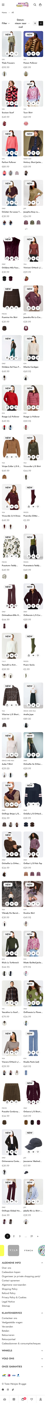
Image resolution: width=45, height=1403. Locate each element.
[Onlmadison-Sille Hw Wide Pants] (12, 596)
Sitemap (6, 1306)
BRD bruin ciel (10, 173)
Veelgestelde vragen (12, 1322)
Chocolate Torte (32, 1122)
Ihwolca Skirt (29, 913)
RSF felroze (4, 173)
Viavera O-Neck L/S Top (11, 1061)
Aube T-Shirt (7, 764)
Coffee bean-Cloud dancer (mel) (10, 824)
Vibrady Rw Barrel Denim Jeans (10, 913)
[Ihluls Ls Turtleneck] (12, 944)
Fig (4, 222)
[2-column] (41, 23)
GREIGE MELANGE (26, 923)
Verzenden (7, 1326)
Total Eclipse (10, 973)
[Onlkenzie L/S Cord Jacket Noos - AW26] (33, 596)
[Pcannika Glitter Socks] (33, 497)
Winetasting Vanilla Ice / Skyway (38, 222)
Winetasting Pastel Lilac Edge (26, 526)
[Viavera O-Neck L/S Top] (12, 1043)
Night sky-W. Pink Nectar (26, 1172)
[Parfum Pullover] (12, 143)
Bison (26, 1122)
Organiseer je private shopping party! (21, 1276)
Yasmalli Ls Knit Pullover (8, 664)
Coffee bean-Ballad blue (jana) (4, 824)
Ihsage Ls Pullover (32, 416)
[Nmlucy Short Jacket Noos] (33, 143)
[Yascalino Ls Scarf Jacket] (12, 993)
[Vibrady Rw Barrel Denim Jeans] (12, 894)
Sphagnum (26, 576)
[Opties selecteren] (7, 54)
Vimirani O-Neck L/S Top (33, 267)
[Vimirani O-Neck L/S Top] (33, 249)
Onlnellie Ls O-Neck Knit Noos (11, 863)
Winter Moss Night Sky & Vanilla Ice (32, 222)
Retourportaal (8, 1339)
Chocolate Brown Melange (26, 173)
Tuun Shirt (28, 112)
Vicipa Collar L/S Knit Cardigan (11, 466)
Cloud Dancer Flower (4, 576)
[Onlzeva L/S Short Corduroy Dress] (33, 1093)
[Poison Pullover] (33, 44)
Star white (10, 675)
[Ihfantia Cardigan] (33, 348)
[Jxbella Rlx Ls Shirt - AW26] (33, 1192)
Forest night (26, 477)
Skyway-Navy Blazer (26, 1221)
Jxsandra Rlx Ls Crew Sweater (33, 317)
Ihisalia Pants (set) (31, 1061)
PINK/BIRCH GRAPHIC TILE (26, 973)
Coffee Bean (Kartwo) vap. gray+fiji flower (38, 874)
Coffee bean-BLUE (4, 725)
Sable (26, 278)
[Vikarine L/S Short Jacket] (12, 695)
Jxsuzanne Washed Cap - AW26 (32, 1161)
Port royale (4, 526)
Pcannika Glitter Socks (31, 515)
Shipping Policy (9, 1289)
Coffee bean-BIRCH (16, 1072)
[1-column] (35, 23)
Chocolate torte (4, 1172)
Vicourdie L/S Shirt (32, 466)
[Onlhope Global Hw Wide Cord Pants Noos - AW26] (12, 1192)
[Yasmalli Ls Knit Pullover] (12, 646)
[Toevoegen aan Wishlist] (16, 54)
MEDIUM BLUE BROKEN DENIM (26, 1072)
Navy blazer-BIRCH (4, 1072)
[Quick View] (12, 54)
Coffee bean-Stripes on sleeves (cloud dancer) (32, 824)
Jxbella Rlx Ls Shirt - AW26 (32, 1210)
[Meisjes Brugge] (22, 4)
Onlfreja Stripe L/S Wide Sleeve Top (10, 813)
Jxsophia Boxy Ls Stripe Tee (31, 211)
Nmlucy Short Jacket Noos (32, 162)
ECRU (4, 775)
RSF (4, 123)
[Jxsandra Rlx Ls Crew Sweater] (33, 298)
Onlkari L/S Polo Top (33, 863)
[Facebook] (3, 1390)
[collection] (14, 1399)
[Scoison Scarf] (12, 94)
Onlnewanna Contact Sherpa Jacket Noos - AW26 (11, 1161)
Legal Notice (8, 1301)
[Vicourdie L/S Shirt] (33, 447)
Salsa (4, 427)
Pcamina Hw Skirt (9, 317)
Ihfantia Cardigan (31, 367)
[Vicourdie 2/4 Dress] (12, 497)
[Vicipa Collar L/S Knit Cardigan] (12, 447)
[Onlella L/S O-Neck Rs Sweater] (33, 795)
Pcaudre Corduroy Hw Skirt (10, 1111)
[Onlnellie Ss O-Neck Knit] (33, 745)
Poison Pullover (30, 62)
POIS (26, 725)
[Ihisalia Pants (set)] (33, 1043)
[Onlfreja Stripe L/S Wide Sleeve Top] (12, 795)
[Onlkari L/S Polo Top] (33, 844)
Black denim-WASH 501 (4, 923)
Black (4, 278)
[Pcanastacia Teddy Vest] (33, 547)
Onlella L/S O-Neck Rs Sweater (32, 813)
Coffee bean (10, 526)
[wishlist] (31, 1399)
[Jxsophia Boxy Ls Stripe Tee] (33, 193)
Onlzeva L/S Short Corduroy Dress (32, 1111)
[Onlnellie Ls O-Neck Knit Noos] (12, 844)
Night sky (10, 222)
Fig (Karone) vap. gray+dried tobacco (26, 874)
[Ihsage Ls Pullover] (33, 398)
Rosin (4, 973)
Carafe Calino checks (4, 1023)
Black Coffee (10, 1221)
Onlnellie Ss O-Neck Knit (33, 764)
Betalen (5, 1330)
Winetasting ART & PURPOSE (26, 328)
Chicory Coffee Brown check (4, 328)
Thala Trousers (8, 62)
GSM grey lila (16, 173)
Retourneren (8, 1335)
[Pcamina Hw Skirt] (12, 298)
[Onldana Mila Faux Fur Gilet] (12, 249)
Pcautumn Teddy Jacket (9, 565)
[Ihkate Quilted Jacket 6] (33, 944)
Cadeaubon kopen (11, 1272)
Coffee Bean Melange (4, 874)
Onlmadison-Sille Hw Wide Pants (11, 615)
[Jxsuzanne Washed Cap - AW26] (33, 1142)
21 (31, 1236)
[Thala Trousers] (12, 44)
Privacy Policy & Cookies (14, 1297)
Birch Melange (26, 377)
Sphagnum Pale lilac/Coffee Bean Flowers (26, 1023)
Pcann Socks (29, 664)
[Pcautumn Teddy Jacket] (12, 547)
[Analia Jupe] (33, 695)
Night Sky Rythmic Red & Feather (26, 222)
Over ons (6, 1268)
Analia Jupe (29, 714)
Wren (4, 1122)
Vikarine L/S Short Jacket (10, 714)
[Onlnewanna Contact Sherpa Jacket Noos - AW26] (12, 1142)
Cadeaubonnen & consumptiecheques (21, 1343)
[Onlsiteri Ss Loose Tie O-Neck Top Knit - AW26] (12, 193)
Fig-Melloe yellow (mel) (16, 824)
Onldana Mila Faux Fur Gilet (10, 267)
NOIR (10, 775)
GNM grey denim (4, 73)
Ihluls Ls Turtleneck (10, 962)
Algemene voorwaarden (14, 1284)
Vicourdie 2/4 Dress (11, 515)
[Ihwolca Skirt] (33, 894)
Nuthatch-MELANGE (4, 477)
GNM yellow (26, 73)
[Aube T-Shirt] (12, 745)
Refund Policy (8, 1293)
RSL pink (26, 123)
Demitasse (4, 377)
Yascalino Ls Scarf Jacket (10, 1012)
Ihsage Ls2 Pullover (10, 416)
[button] (40, 5)
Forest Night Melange (26, 775)
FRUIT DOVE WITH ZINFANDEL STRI (26, 427)
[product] (4, 1399)
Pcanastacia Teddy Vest (31, 565)
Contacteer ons (9, 1318)
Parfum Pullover (9, 162)
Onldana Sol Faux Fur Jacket (11, 367)
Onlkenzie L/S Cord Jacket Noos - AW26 (33, 615)
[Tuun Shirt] (33, 94)
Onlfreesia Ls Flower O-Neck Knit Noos (33, 1012)
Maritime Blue (10, 427)
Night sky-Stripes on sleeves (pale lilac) (26, 824)
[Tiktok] (13, 1390)
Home (4, 12)
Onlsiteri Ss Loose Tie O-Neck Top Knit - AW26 (11, 211)
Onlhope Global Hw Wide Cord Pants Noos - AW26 (11, 1210)
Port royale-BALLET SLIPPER (10, 1072)
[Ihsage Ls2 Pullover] (12, 398)
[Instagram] (8, 1390)
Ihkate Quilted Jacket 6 (33, 962)
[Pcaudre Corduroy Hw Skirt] (12, 1093)
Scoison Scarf (8, 112)
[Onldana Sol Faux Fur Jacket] (12, 348)
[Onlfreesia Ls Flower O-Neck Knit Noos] (33, 993)
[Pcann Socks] (33, 646)
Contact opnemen (11, 1280)
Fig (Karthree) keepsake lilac (32, 874)
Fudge (4, 626)
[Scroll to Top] (40, 1389)
